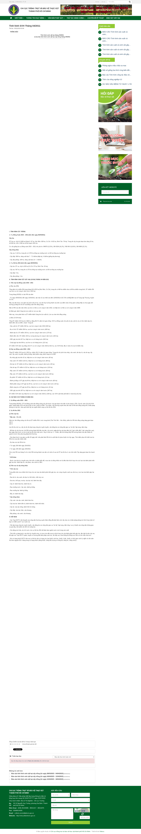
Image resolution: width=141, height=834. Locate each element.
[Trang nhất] (11, 18)
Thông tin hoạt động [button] (35, 18)
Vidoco (102, 831)
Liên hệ (103, 1)
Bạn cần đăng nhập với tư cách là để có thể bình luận (30, 760)
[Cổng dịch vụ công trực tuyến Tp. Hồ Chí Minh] (115, 138)
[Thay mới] (82, 814)
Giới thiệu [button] (19, 18)
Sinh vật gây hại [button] (113, 18)
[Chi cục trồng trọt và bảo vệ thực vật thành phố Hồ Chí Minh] (14, 9)
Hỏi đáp (97, 1)
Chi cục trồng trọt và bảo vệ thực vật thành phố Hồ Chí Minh (70, 831)
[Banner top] (96, 9)
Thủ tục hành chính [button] (75, 18)
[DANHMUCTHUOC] (115, 167)
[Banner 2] (115, 105)
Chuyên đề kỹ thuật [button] (95, 18)
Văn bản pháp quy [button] (55, 18)
